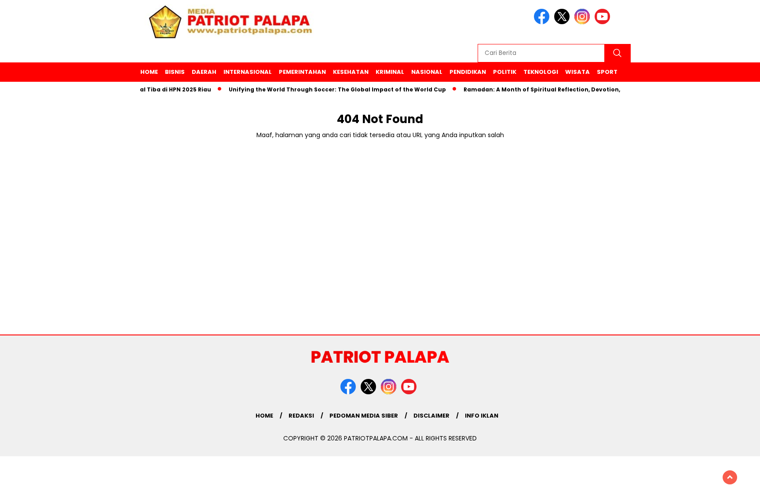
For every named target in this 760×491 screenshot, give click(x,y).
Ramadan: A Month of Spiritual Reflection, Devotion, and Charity (554, 89)
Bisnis (175, 72)
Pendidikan (467, 72)
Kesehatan (351, 72)
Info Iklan (481, 415)
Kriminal (390, 72)
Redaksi (301, 415)
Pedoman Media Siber (363, 415)
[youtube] (604, 22)
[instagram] (583, 22)
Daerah (204, 72)
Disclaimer (431, 415)
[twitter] (563, 22)
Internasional (247, 72)
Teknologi (540, 72)
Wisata (577, 72)
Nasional (426, 72)
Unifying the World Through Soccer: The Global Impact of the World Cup (330, 89)
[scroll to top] (730, 477)
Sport (607, 72)
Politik (504, 72)
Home (149, 72)
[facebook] (543, 22)
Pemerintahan (302, 72)
